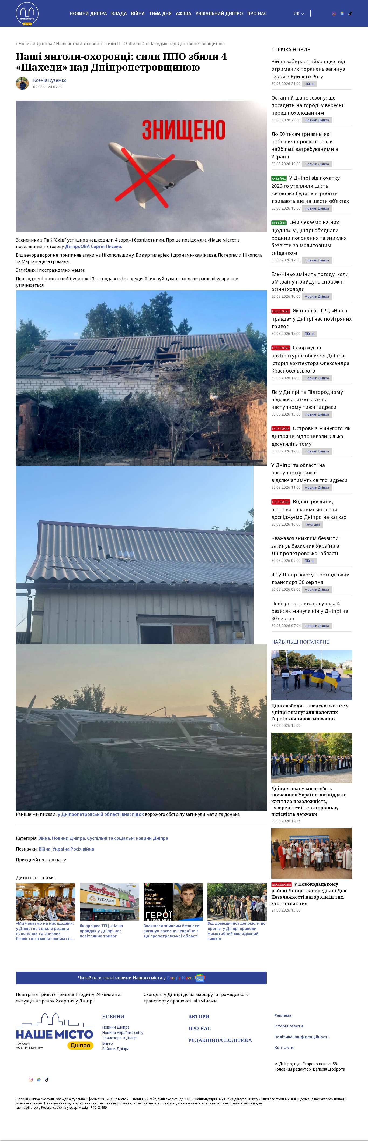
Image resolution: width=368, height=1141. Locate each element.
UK (297, 13)
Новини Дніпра (88, 13)
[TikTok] (350, 13)
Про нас (257, 13)
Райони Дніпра (115, 1048)
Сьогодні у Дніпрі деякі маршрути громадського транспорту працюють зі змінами (196, 997)
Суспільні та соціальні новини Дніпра (127, 838)
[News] (342, 13)
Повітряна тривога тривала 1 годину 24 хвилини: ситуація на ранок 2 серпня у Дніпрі (68, 997)
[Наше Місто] (27, 13)
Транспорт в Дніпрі (119, 1037)
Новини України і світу (122, 1032)
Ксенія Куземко (50, 80)
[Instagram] (334, 13)
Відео (107, 1043)
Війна (138, 13)
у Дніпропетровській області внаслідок (101, 814)
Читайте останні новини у (135, 977)
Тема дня (160, 13)
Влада (119, 13)
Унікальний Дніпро (219, 13)
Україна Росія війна (73, 849)
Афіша (183, 13)
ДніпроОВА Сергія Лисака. (93, 246)
